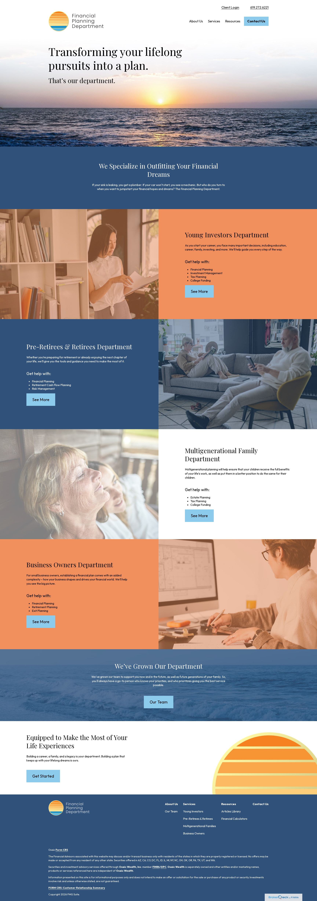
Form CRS (62, 849)
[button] (196, 21)
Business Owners (194, 833)
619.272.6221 (259, 7)
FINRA (156, 867)
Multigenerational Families (199, 826)
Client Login (230, 7)
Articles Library (231, 811)
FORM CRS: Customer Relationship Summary (76, 887)
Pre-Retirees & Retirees (198, 818)
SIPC (163, 867)
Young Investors (193, 811)
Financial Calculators (234, 818)
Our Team (171, 811)
